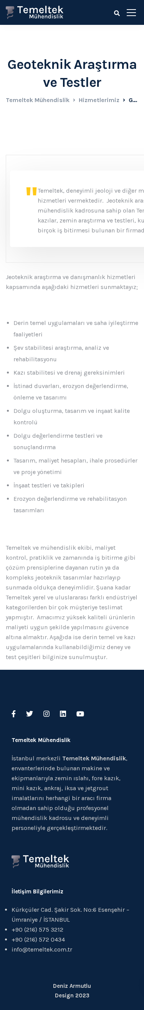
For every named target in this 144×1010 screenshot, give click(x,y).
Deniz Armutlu (72, 985)
